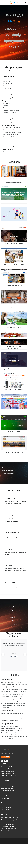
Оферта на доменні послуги (8, 790)
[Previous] (3, 654)
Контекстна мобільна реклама (8, 831)
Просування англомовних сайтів (11, 108)
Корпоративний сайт (8, 83)
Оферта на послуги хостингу (8, 788)
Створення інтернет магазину (8, 775)
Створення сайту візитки (7, 769)
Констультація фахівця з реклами (9, 828)
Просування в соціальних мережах (10, 803)
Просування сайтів (8, 105)
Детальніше (14, 656)
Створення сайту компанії (7, 771)
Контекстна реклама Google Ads (11, 127)
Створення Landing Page (7, 767)
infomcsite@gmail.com (7, 753)
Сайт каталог (6, 86)
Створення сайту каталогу (7, 773)
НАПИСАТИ (5, 478)
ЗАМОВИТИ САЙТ (14, 52)
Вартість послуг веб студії (7, 786)
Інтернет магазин (7, 88)
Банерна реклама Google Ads (11, 134)
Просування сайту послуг (9, 112)
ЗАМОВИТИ (5, 756)
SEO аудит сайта (7, 103)
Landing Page (6, 81)
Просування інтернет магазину (11, 110)
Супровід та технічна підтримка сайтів (13, 152)
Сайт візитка (6, 79)
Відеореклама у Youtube (9, 137)
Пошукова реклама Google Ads (11, 130)
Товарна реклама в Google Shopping (12, 132)
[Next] (25, 654)
